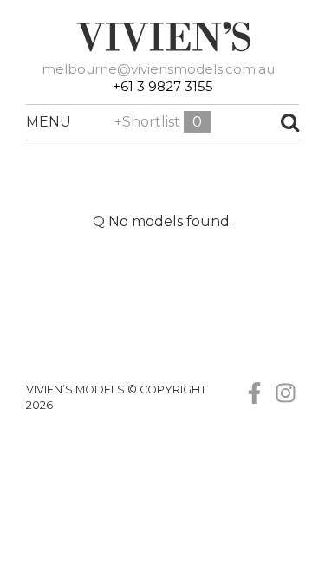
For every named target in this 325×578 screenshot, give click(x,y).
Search (265, 122)
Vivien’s (162, 36)
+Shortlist (158, 122)
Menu (34, 122)
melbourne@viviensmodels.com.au (158, 69)
